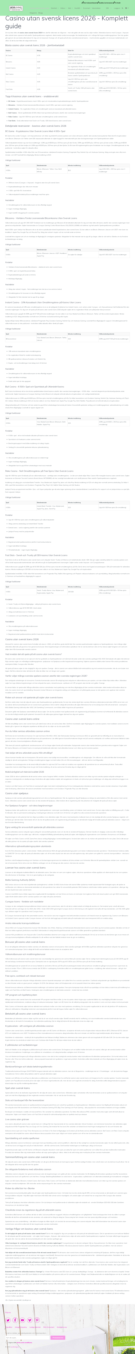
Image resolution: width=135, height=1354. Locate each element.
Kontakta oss (62, 1327)
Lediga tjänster (35, 1327)
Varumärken (96, 8)
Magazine (33, 13)
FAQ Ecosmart (48, 1327)
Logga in (117, 8)
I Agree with (20, 1342)
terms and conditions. (24, 1342)
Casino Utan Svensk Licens (39, 8)
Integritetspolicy (21, 1327)
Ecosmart (86, 8)
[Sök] (122, 8)
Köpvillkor (8, 1327)
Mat (70, 8)
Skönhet (54, 8)
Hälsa (62, 8)
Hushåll (77, 8)
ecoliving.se (15, 1347)
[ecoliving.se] (16, 8)
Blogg (40, 13)
